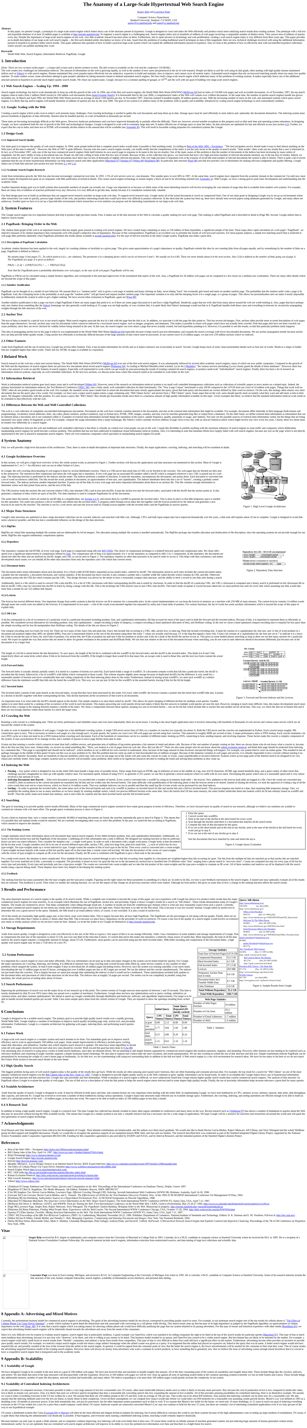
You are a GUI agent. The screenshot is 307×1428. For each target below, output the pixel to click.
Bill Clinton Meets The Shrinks (258, 957)
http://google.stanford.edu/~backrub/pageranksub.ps (197, 1206)
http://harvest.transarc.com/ (29, 1161)
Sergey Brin (143, 12)
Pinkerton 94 (118, 366)
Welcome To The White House (256, 920)
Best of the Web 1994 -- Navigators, (205, 146)
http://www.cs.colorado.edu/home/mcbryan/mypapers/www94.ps (236, 1203)
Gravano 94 (51, 1412)
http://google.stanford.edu (142, 921)
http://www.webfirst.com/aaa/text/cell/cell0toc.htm (91, 1166)
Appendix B (132, 127)
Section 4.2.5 (91, 499)
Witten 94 (91, 384)
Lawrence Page (162, 12)
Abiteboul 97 (237, 1111)
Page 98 (193, 160)
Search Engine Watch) (103, 95)
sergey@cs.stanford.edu (140, 23)
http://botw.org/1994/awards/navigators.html (66, 1149)
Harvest (65, 1412)
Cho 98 (128, 1048)
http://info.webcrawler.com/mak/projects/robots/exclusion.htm (67, 1175)
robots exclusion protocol (233, 747)
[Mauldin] (190, 366)
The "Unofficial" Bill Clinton (252, 949)
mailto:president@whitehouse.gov (254, 937)
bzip (68, 553)
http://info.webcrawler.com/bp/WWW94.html (212, 1209)
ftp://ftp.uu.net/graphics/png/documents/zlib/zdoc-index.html (55, 1172)
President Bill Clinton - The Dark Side (256, 966)
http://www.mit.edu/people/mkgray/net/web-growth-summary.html (65, 1178)
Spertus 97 (126, 160)
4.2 (286, 124)
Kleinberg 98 (152, 160)
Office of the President (253, 911)
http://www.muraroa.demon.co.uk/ (43, 1155)
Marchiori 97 (112, 160)
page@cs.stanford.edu (168, 23)
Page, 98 (30, 1326)
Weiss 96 (138, 160)
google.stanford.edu (105, 235)
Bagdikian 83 (289, 1326)
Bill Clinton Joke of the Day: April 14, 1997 (68, 1074)
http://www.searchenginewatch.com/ (48, 1169)
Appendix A (206, 179)
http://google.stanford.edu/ (86, 34)
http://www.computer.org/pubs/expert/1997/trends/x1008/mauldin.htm (141, 1163)
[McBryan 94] (190, 92)
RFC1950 (107, 550)
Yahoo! (20, 73)
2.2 (73, 163)
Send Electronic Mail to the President (259, 929)
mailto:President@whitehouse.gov (258, 943)
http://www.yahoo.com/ (27, 1181)
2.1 (65, 163)
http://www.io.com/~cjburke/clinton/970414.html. (78, 1152)
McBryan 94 (117, 331)
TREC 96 (83, 387)
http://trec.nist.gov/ (285, 1215)
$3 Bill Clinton (246, 975)
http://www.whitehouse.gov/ (252, 903)
